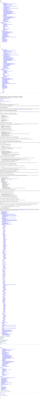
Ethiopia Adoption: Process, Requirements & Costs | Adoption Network (9, 325)
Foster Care (3, 217)
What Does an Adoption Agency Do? (5, 33)
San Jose (4, 247)
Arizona (3, 228)
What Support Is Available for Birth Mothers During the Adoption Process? (12, 8)
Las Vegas (4, 281)
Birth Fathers (5, 5)
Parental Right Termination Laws (5, 223)
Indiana (3, 261)
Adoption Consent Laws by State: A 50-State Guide (7, 331)
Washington (3, 317)
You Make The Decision (6, 19)
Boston (4, 271)
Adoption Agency (1, 99)
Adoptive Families (4, 20)
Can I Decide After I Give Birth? (7, 18)
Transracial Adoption (4, 216)
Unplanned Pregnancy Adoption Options (7, 60)
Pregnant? (2, 2)
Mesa (4, 230)
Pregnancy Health (5, 61)
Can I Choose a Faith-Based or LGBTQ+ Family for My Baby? (9, 13)
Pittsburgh (4, 298)
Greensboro (5, 289)
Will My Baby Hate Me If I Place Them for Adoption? (9, 58)
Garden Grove (5, 238)
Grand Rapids (5, 273)
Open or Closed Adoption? (6, 10)
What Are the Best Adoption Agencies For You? (8, 24)
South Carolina (3, 300)
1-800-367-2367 (5, 395)
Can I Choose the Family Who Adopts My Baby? (8, 59)
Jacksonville (5, 255)
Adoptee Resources (4, 37)
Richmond (4, 316)
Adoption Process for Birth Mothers (7, 56)
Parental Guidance (4, 375)
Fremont (4, 237)
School (4, 74)
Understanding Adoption (4, 49)
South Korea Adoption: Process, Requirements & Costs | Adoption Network (9, 328)
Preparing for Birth (5, 15)
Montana (3, 278)
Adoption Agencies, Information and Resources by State (7, 31)
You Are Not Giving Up (4, 62)
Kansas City (5, 277)
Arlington (4, 304)
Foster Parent (3, 130)
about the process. (26, 111)
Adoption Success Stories (4, 39)
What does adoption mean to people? (7, 28)
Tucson (4, 232)
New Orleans (5, 268)
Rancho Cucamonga (5, 244)
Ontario (4, 243)
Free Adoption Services (4, 41)
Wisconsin (3, 320)
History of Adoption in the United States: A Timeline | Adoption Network (9, 83)
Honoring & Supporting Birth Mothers (7, 68)
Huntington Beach (5, 239)
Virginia (3, 314)
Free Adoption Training (4, 87)
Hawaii (3, 259)
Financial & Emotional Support (6, 54)
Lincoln (4, 279)
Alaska (3, 227)
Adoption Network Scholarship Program (5, 390)
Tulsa (4, 295)
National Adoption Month (4, 332)
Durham (4, 288)
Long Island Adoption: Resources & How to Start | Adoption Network (10, 284)
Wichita (4, 265)
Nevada (3, 280)
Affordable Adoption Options (5, 35)
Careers (3, 88)
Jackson (4, 276)
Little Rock (5, 233)
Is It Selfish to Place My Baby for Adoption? (8, 12)
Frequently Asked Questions (6, 26)
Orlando (4, 256)
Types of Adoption (5, 14)
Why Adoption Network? (4, 85)
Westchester (5, 286)
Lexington (4, 266)
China (2, 323)
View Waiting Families (8, 98)
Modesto (4, 241)
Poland (3, 327)
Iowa (2, 263)
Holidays (4, 75)
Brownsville (5, 305)
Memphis (4, 302)
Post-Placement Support (6, 21)
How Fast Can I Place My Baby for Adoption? (8, 57)
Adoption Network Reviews (5, 40)
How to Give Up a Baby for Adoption (5, 362)
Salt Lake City (5, 313)
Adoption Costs (5, 71)
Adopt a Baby (2, 69)
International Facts (4, 219)
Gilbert (4, 229)
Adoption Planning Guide (4, 55)
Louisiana (3, 267)
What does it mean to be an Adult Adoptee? (6, 330)
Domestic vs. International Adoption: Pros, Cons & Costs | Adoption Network (9, 215)
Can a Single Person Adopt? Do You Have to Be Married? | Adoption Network (9, 220)
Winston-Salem (5, 290)
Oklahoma (3, 294)
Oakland (4, 242)
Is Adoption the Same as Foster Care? (5, 352)
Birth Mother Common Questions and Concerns (8, 4)
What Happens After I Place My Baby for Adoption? (8, 11)
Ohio (2, 291)
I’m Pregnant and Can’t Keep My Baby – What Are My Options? (10, 3)
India (2, 326)
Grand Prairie (5, 308)
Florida (3, 253)
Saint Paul (4, 275)
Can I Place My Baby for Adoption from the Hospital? (9, 17)
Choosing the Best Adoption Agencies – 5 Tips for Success (7, 79)
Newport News (5, 315)
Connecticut (3, 252)
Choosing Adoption (5, 50)
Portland (4, 296)
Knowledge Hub (2, 30)
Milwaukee (5, 321)
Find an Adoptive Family (6, 67)
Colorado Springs (5, 251)
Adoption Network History (4, 86)
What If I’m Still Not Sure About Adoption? (6, 350)
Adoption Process (5, 25)
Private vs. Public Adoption (4, 80)
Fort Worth (5, 307)
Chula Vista (5, 235)
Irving (4, 309)
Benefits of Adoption (5, 6)
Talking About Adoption (6, 29)
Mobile (4, 226)
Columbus (4, 293)
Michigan (3, 272)
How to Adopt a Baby (4, 23)
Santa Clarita (5, 248)
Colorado (3, 250)
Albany (4, 283)
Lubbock (4, 310)
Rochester (4, 285)
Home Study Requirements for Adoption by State (6, 222)
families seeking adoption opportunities (18, 108)
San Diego (4, 246)
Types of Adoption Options (4, 81)
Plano (4, 311)
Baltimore (4, 270)
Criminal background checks (3, 177)
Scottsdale (4, 231)
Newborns (4, 27)
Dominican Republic (4, 324)
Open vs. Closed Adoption (4, 34)
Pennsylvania (3, 297)
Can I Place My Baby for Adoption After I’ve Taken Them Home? (8, 361)
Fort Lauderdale (5, 254)
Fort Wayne (5, 262)
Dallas (4, 306)
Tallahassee (5, 258)
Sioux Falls (5, 301)
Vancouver (5, 319)
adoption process (16, 142)
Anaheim (4, 234)
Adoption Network (3, 38)
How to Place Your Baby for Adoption (7, 9)
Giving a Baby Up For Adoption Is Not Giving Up (8, 16)
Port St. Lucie (5, 257)
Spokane (4, 318)
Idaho (2, 260)
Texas (2, 303)
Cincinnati (4, 292)
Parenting (3, 73)
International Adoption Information (5, 82)
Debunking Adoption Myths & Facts (5, 36)
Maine (3, 269)
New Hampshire (3, 282)
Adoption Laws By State (3, 221)
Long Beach (5, 240)
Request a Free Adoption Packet (3, 98)
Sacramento (5, 245)
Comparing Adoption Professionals (5, 334)
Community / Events (4, 84)
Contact (1, 92)
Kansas (3, 264)
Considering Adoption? (6, 70)
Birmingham (5, 225)
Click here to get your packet (2, 341)
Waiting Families (2, 22)
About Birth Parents (5, 72)
